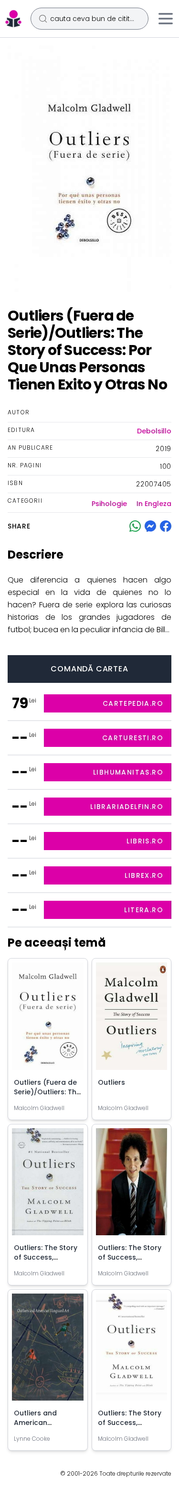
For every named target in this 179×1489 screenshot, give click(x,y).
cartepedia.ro (133, 703)
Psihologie (109, 503)
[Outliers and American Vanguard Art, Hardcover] (48, 1351)
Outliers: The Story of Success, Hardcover (45, 1257)
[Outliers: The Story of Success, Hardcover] (48, 1185)
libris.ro (144, 841)
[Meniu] (165, 18)
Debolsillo (154, 431)
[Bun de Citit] (13, 18)
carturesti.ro (132, 738)
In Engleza (154, 503)
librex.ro (144, 875)
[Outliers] (132, 1019)
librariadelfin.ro (126, 806)
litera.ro (143, 910)
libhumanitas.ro (128, 772)
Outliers (111, 1082)
